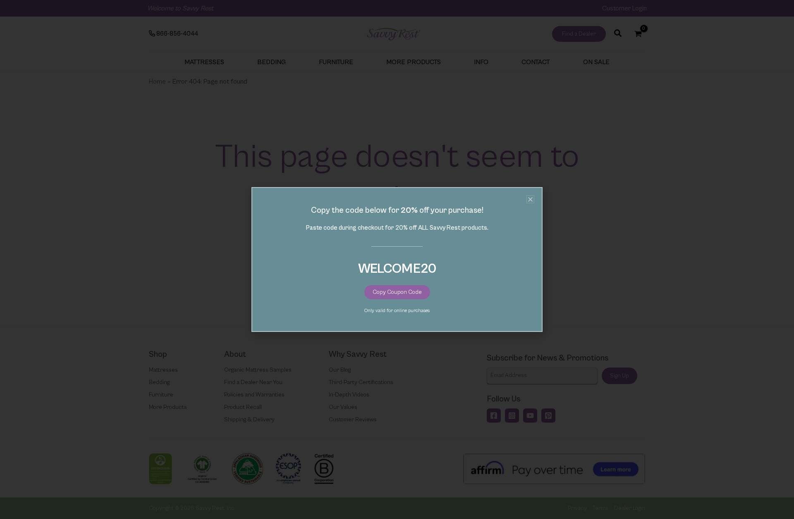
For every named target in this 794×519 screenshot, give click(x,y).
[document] (397, 259)
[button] (530, 199)
